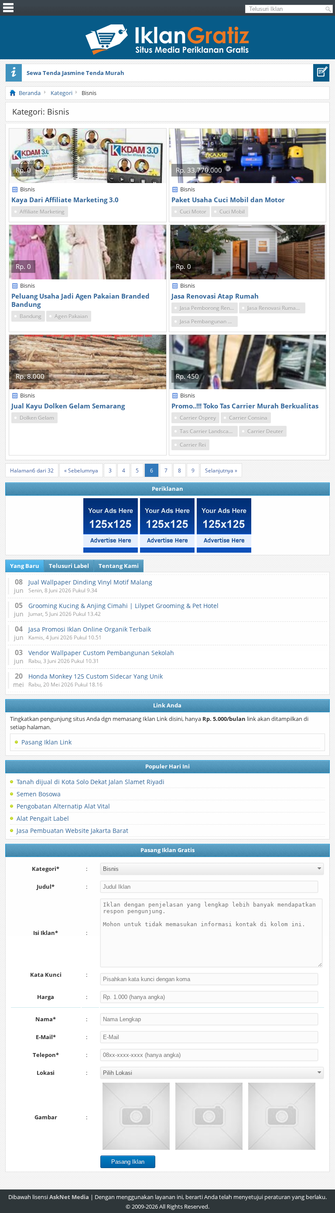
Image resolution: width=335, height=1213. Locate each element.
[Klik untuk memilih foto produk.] (136, 1116)
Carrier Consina (248, 417)
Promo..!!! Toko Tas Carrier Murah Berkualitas (244, 405)
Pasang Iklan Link (46, 742)
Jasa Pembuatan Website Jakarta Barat (72, 830)
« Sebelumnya (81, 470)
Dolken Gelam (37, 417)
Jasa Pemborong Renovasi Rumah (209, 308)
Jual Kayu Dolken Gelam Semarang (68, 405)
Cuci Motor (193, 211)
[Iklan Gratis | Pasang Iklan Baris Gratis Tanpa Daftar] (167, 53)
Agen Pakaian (71, 316)
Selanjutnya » (221, 470)
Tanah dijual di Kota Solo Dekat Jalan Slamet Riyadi (90, 782)
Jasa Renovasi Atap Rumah (215, 296)
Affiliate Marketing (42, 211)
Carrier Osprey (198, 417)
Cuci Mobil (232, 211)
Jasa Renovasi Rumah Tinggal (276, 308)
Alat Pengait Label (43, 818)
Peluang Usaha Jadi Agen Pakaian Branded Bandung (80, 300)
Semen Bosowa (39, 794)
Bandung (30, 316)
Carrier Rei (193, 445)
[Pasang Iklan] (321, 73)
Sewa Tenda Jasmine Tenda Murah (75, 73)
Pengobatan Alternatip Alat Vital (63, 806)
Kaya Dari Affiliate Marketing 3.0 (65, 199)
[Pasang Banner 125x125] (110, 525)
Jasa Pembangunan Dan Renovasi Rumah (209, 321)
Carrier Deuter (265, 431)
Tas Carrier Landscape (207, 431)
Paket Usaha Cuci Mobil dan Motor (228, 199)
